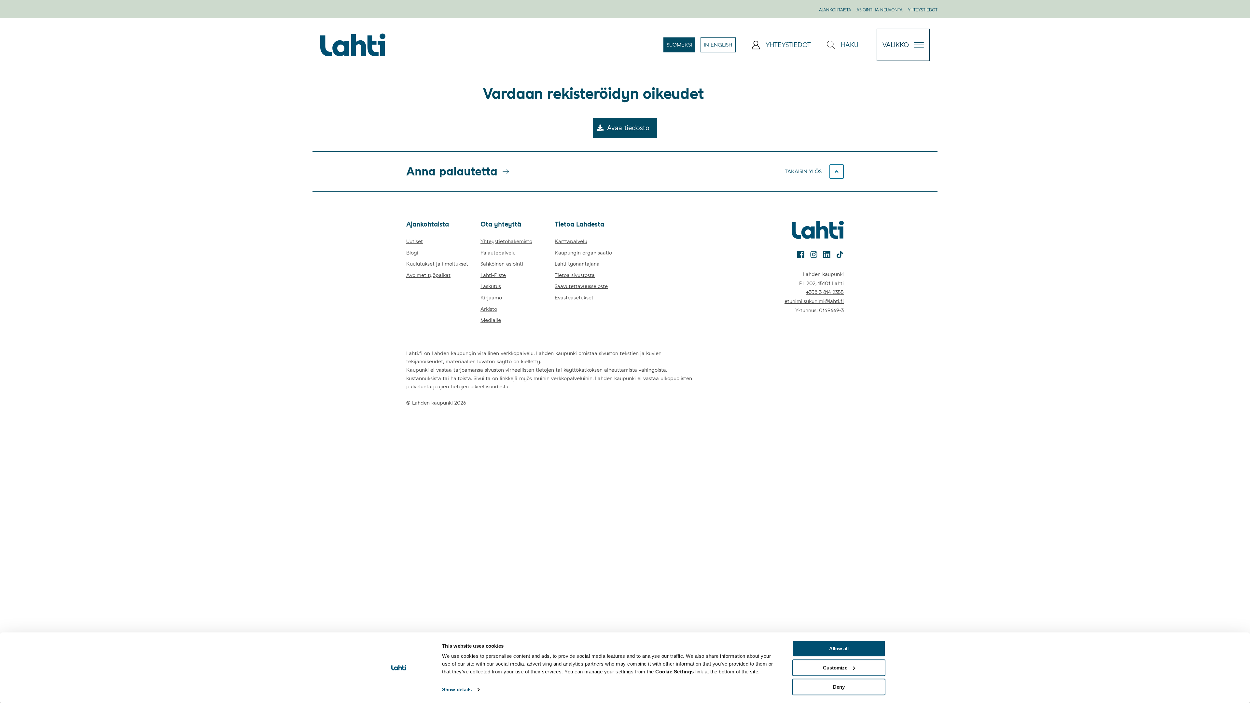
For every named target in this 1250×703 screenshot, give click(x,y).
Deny (839, 687)
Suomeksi (681, 47)
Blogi (412, 253)
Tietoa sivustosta (575, 275)
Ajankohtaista (835, 9)
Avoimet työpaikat (428, 275)
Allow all (839, 648)
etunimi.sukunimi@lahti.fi (814, 301)
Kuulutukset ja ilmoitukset (437, 264)
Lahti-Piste (493, 275)
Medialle (490, 320)
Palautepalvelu (498, 253)
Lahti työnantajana (577, 264)
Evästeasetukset (574, 298)
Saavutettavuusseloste (581, 286)
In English (720, 47)
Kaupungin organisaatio (583, 253)
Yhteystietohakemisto (506, 241)
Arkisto (488, 309)
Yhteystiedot (923, 9)
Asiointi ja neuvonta (879, 9)
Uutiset (414, 241)
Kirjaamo (491, 298)
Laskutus (490, 286)
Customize (835, 667)
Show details (457, 690)
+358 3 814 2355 (825, 292)
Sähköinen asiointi (501, 264)
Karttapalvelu (571, 241)
